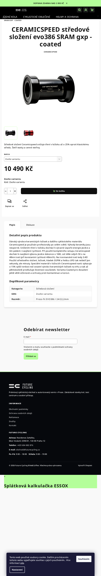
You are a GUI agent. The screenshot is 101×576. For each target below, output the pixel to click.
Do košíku (60, 191)
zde (22, 563)
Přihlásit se (31, 356)
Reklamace (14, 417)
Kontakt (12, 425)
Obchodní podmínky (18, 409)
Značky (12, 421)
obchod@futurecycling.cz (28, 449)
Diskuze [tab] (30, 224)
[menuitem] (10, 17)
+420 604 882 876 (25, 445)
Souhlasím (83, 559)
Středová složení (45, 288)
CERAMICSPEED (50, 52)
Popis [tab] (12, 224)
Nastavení (17, 569)
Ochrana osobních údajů (20, 413)
